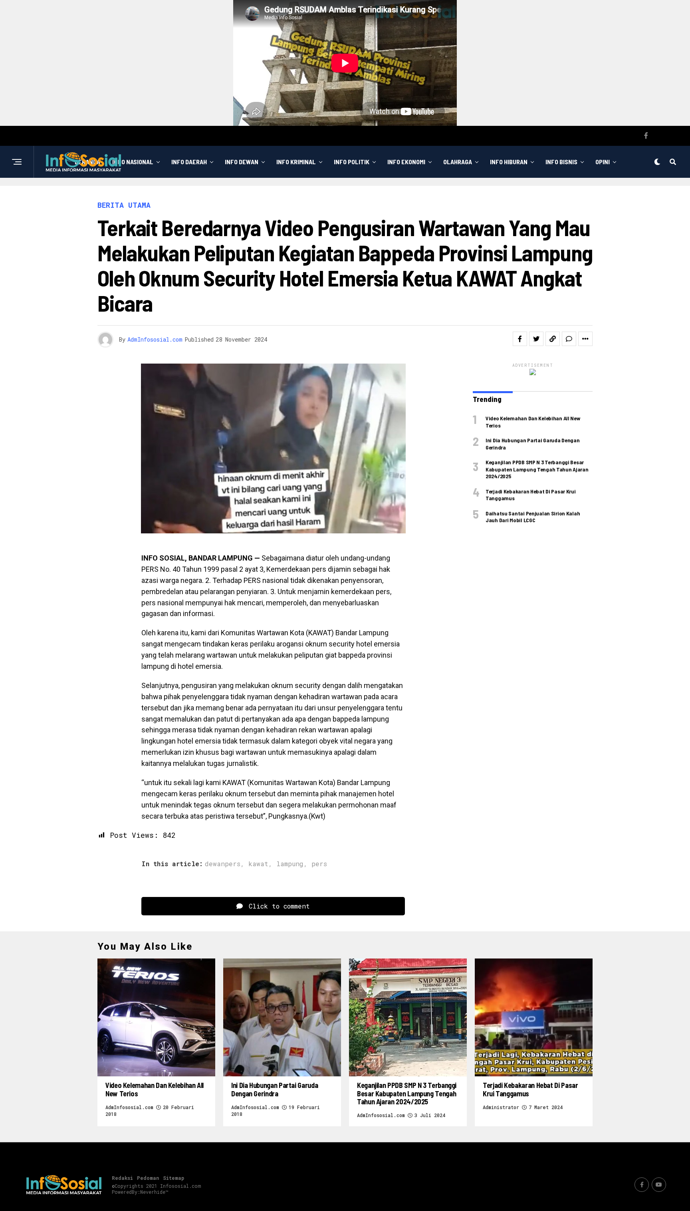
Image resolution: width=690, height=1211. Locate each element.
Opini (602, 161)
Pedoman (148, 1178)
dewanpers (222, 864)
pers (319, 864)
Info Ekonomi (406, 161)
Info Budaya (325, 194)
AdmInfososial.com (154, 339)
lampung (289, 864)
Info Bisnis (561, 161)
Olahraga (457, 161)
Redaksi (122, 1178)
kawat (258, 864)
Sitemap (173, 1178)
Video (369, 194)
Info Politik (351, 161)
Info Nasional (132, 161)
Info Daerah (189, 161)
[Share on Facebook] (520, 339)
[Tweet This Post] (536, 339)
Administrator (501, 1107)
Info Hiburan (508, 161)
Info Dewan (241, 161)
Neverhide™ (154, 1192)
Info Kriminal (296, 161)
